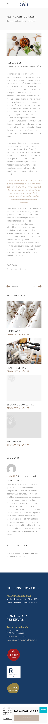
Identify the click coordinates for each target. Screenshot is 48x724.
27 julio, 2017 (12, 66)
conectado (29, 553)
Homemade (13, 331)
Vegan (32, 66)
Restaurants (19, 21)
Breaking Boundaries (20, 404)
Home (9, 21)
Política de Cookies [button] (10, 719)
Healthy (15, 265)
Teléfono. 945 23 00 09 (16, 636)
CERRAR (43, 710)
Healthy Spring (16, 368)
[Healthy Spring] (24, 351)
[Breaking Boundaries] (24, 388)
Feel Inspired (15, 441)
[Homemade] (24, 314)
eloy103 (25, 334)
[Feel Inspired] (24, 425)
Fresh (9, 265)
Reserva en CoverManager (22, 640)
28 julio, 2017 (12, 334)
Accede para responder (27, 476)
